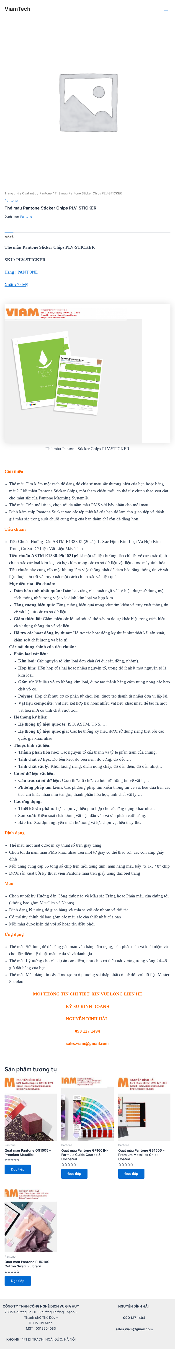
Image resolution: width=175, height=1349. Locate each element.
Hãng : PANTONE (21, 272)
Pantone (45, 193)
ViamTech (18, 8)
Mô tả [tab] (9, 237)
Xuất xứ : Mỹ (16, 284)
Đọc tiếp (17, 1169)
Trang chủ (12, 193)
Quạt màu (29, 193)
